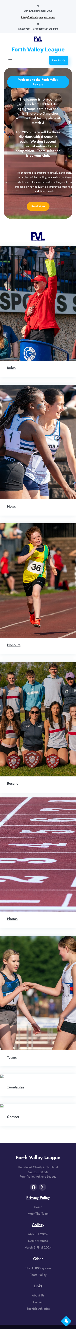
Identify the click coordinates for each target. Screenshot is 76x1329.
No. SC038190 (38, 1172)
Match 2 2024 (38, 1241)
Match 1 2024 (38, 1234)
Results (12, 783)
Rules (11, 367)
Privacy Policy (38, 1197)
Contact (13, 1116)
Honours (13, 644)
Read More (38, 206)
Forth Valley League (38, 49)
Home (38, 1207)
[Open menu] (10, 60)
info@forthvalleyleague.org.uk (38, 17)
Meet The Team (38, 1213)
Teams (12, 1057)
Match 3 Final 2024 (38, 1247)
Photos (12, 918)
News (11, 506)
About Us (38, 1295)
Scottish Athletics (38, 1308)
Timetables (15, 1087)
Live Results (58, 60)
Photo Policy (38, 1274)
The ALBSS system (38, 1268)
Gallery (38, 1225)
